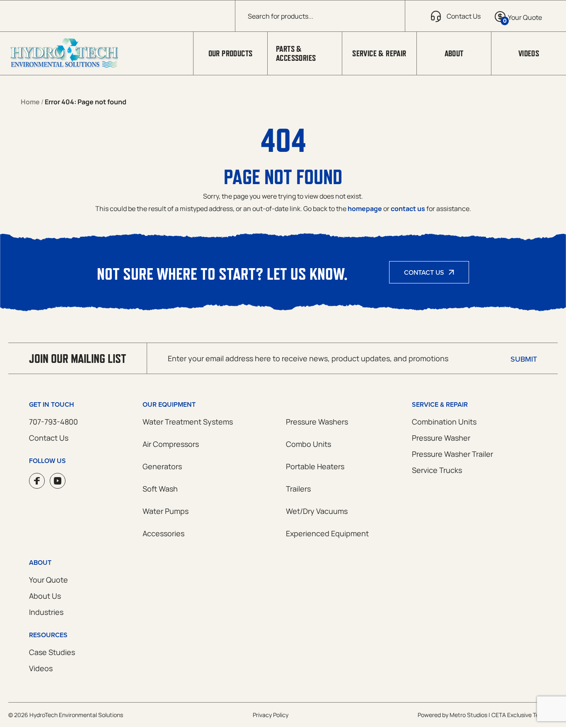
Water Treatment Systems (188, 422)
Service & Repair (379, 53)
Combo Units (308, 444)
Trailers (298, 489)
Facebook (36, 480)
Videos (528, 53)
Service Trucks (437, 470)
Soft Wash (160, 489)
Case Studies (52, 652)
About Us (45, 596)
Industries (46, 612)
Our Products (230, 53)
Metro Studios (468, 715)
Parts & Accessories (296, 53)
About (454, 53)
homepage (365, 208)
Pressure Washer (441, 438)
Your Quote (48, 580)
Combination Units (444, 422)
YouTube (57, 480)
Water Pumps (166, 511)
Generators (162, 466)
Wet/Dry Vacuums (317, 511)
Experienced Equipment (327, 533)
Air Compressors (171, 444)
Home (30, 101)
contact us (408, 208)
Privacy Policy (270, 715)
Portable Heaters (315, 466)
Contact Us (424, 272)
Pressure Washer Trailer (452, 454)
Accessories (163, 533)
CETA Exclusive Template (524, 715)
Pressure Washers (317, 422)
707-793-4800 (53, 422)
